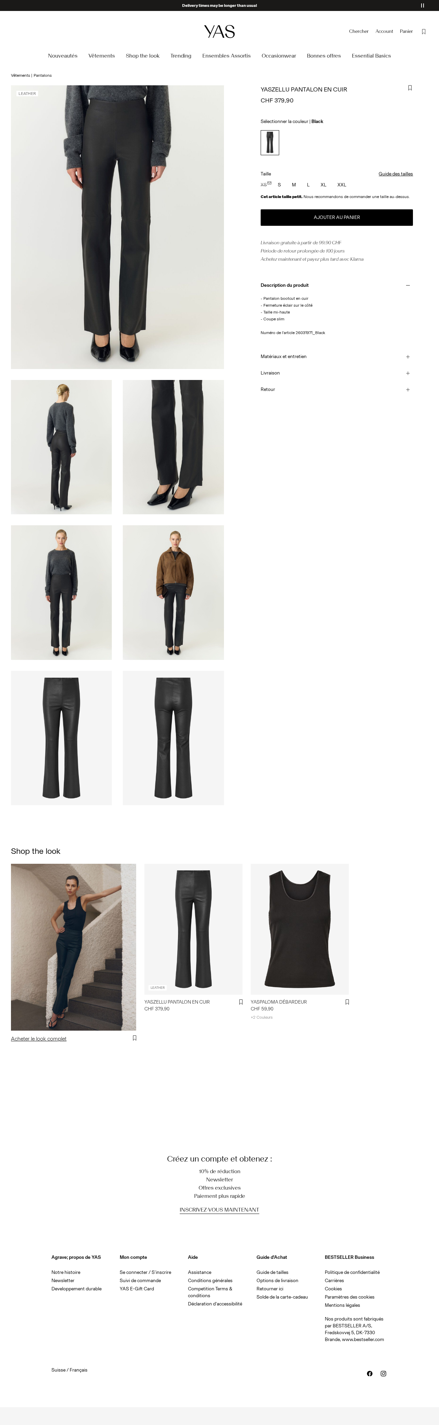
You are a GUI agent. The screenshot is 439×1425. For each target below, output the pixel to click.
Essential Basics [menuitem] (371, 55)
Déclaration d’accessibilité (215, 1304)
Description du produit (285, 285)
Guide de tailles (272, 1272)
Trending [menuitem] (180, 55)
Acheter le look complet (39, 1038)
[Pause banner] (422, 5)
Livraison (270, 373)
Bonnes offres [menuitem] (324, 55)
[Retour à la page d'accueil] (219, 31)
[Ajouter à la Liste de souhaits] (410, 88)
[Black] (270, 142)
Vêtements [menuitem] (101, 55)
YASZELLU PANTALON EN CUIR (177, 1002)
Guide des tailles (396, 174)
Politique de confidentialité (352, 1272)
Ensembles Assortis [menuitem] (226, 55)
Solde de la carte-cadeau (282, 1297)
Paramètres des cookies (350, 1297)
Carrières (334, 1280)
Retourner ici (270, 1289)
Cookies (333, 1289)
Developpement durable (76, 1289)
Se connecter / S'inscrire (145, 1272)
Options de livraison (277, 1280)
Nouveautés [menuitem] (63, 55)
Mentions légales (342, 1305)
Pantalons (43, 75)
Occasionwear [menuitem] (279, 55)
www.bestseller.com (363, 1339)
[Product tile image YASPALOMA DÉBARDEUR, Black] (300, 929)
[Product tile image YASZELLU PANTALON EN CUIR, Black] (193, 929)
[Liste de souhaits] (424, 31)
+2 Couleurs (262, 1017)
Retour (268, 389)
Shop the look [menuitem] (142, 55)
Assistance (199, 1272)
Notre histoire (65, 1272)
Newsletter (62, 1280)
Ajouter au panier (337, 217)
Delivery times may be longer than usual (219, 5)
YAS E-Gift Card (137, 1289)
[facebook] (370, 1373)
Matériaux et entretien (284, 356)
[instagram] (383, 1373)
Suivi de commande (140, 1280)
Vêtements (20, 75)
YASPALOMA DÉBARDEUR (279, 1002)
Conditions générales (210, 1280)
